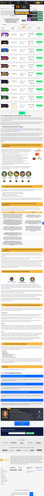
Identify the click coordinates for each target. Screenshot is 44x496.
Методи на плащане (12, 28)
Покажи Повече (22, 113)
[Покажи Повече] (22, 38)
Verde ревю (39, 91)
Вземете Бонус (40, 12)
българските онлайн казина (19, 128)
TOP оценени (4, 24)
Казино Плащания (26, 3)
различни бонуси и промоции (9, 284)
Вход (38, 2)
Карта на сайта (3, 484)
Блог (1, 467)
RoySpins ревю (39, 75)
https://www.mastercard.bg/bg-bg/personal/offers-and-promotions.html (15, 369)
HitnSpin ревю (39, 59)
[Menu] (35, 2)
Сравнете (24, 20)
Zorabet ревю (39, 36)
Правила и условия (3, 477)
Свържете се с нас (3, 470)
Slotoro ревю (39, 67)
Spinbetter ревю (39, 99)
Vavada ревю (39, 107)
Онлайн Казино (10, 3)
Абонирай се (30, 433)
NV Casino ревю (39, 83)
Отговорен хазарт (3, 478)
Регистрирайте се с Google (23, 10)
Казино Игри (18, 3)
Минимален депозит (39, 28)
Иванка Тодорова (6, 8)
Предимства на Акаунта (4, 481)
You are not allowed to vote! (5, 36)
